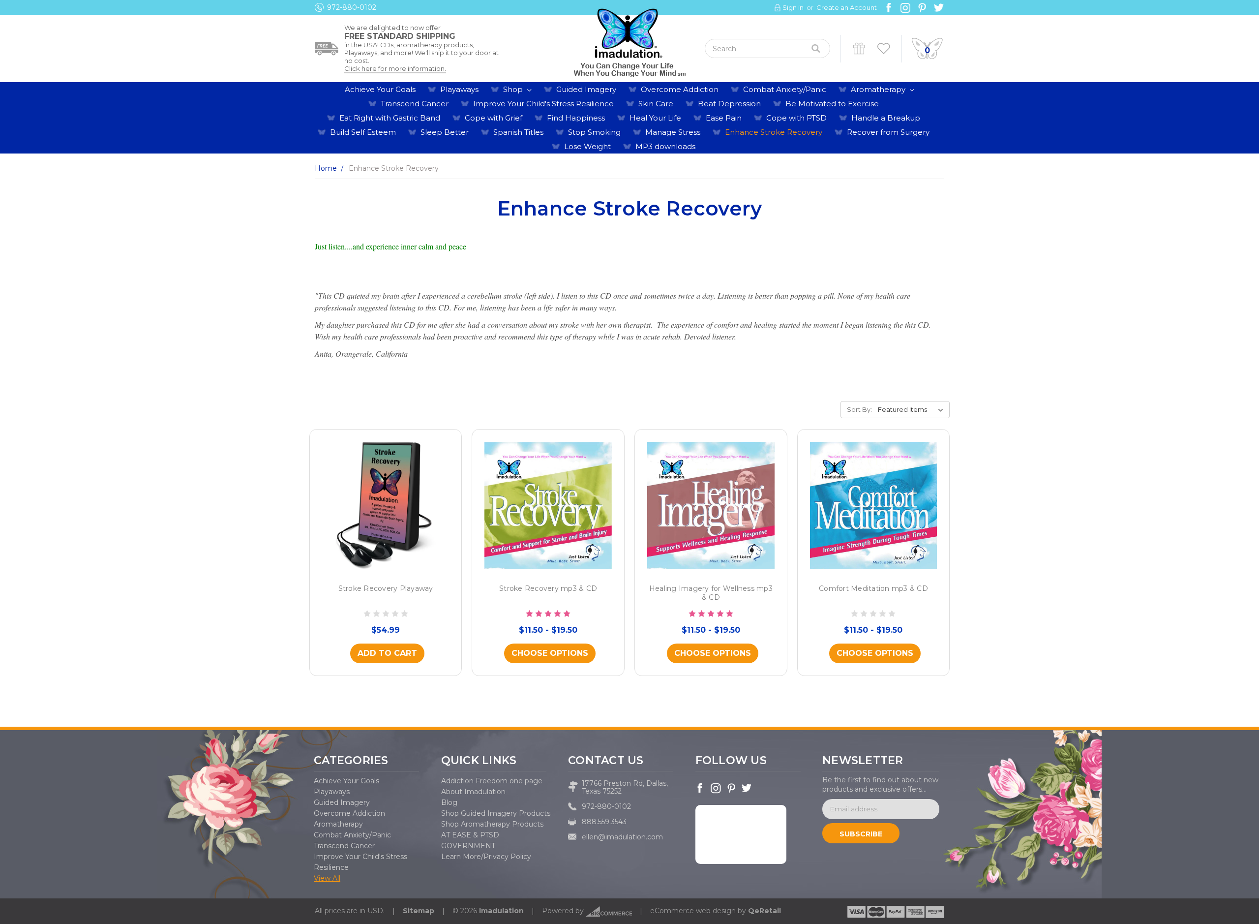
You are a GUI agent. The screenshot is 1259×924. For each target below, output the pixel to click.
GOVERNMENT (468, 845)
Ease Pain (724, 118)
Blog (449, 802)
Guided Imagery (586, 89)
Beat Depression (729, 103)
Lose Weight (587, 146)
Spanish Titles (518, 132)
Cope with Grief (493, 118)
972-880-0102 (351, 7)
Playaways (459, 89)
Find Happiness (576, 118)
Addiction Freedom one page (491, 780)
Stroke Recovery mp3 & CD (548, 588)
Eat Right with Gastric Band (389, 118)
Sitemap (418, 910)
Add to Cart (387, 653)
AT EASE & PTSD (470, 835)
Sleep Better (444, 132)
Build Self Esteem (363, 132)
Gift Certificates (859, 48)
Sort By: (859, 409)
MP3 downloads (665, 146)
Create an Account (846, 7)
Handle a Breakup (885, 118)
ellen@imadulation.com (622, 836)
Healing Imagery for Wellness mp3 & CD (711, 593)
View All (327, 878)
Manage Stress (672, 132)
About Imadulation (473, 791)
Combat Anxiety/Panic (784, 89)
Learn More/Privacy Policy (486, 856)
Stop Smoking (594, 132)
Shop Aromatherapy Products (492, 824)
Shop (514, 89)
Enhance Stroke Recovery (773, 132)
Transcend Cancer (415, 103)
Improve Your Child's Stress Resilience (543, 103)
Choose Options (549, 653)
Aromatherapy (879, 89)
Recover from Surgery (888, 132)
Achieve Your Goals (380, 89)
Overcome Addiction (680, 89)
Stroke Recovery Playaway (385, 588)
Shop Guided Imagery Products (495, 813)
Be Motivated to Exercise (832, 103)
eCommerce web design (693, 910)
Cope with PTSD (796, 118)
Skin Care (655, 103)
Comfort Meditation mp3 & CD (873, 588)
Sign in (793, 7)
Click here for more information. (395, 68)
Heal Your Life (655, 118)
